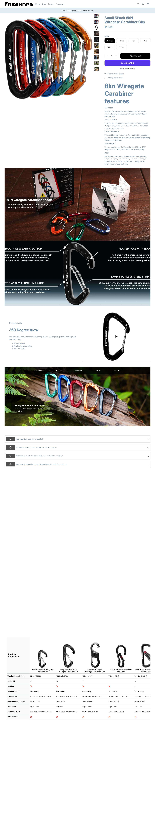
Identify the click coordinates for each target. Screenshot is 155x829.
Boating (97, 370)
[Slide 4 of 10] (96, 33)
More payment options (127, 68)
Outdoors (38, 370)
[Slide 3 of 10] (96, 27)
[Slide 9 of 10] (96, 63)
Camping (78, 370)
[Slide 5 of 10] (96, 39)
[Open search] (138, 3)
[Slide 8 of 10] (96, 57)
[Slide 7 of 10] (96, 51)
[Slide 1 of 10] (96, 15)
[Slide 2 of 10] (96, 21)
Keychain (116, 370)
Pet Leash (58, 370)
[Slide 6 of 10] (96, 45)
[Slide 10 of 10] (96, 68)
